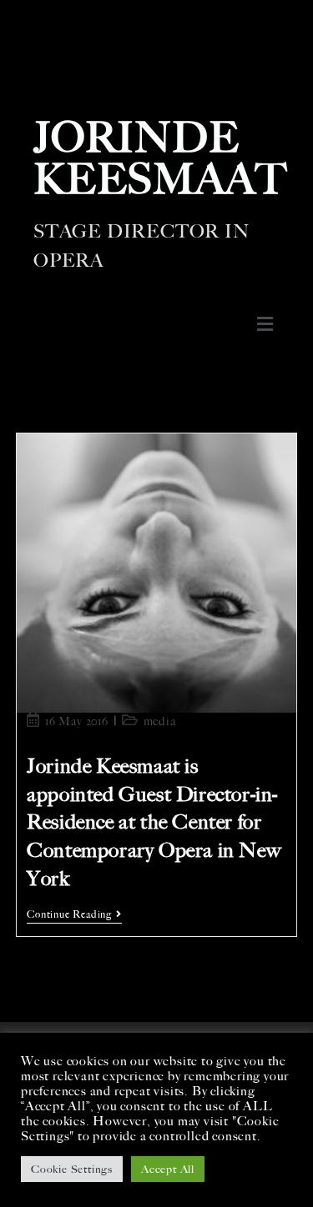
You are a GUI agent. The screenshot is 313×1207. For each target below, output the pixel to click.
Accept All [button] (167, 1169)
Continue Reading (74, 914)
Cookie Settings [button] (72, 1169)
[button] (265, 324)
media (160, 721)
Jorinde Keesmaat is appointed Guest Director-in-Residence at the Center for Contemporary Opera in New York (154, 821)
